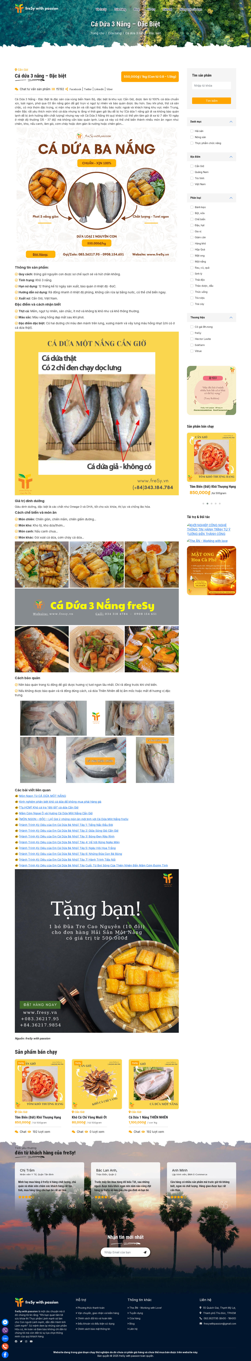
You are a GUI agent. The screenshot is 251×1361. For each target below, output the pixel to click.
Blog (137, 9)
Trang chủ (97, 33)
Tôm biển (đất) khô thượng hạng (152, 1117)
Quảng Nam (201, 172)
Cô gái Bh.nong (204, 326)
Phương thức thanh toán (90, 1307)
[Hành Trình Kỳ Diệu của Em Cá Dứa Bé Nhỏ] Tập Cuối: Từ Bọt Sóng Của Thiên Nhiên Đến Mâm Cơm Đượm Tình (93, 865)
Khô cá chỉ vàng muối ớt (32, 1117)
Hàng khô (200, 243)
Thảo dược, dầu (204, 285)
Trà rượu (200, 297)
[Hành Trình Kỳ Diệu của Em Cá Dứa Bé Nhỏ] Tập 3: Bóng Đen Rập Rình (66, 836)
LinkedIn (99, 89)
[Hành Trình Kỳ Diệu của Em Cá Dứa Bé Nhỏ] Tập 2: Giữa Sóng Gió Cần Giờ (68, 830)
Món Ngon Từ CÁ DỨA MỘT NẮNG (42, 796)
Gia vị (198, 231)
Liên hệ (167, 9)
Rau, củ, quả (202, 267)
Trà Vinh (199, 178)
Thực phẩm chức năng (208, 143)
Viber (110, 89)
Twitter (88, 89)
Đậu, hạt (199, 225)
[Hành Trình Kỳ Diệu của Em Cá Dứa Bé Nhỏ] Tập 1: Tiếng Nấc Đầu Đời (66, 825)
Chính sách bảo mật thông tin (93, 1328)
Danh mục (195, 121)
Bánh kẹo (200, 207)
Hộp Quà (200, 249)
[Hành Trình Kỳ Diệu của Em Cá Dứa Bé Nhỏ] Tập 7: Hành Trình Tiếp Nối (67, 859)
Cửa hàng (120, 9)
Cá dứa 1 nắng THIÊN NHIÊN (91, 1117)
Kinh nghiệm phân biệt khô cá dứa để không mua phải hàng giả (60, 801)
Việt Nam (200, 184)
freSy (198, 333)
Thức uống (201, 291)
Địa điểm (195, 156)
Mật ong (200, 255)
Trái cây (199, 304)
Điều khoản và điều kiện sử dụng (95, 1323)
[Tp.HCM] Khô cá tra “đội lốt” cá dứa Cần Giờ (48, 807)
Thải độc (200, 279)
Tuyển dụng (136, 1313)
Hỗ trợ (151, 9)
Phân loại (195, 197)
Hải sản (199, 131)
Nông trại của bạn (191, 9)
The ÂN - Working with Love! (145, 1307)
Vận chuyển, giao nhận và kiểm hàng (98, 1313)
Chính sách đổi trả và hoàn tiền (94, 1318)
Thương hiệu (197, 317)
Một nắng (200, 261)
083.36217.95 (211, 1318)
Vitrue (198, 351)
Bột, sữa (200, 213)
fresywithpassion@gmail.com (220, 1323)
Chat (23, 1131)
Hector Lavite (203, 339)
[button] (203, 503)
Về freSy (101, 9)
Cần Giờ (199, 166)
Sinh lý (198, 273)
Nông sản (200, 137)
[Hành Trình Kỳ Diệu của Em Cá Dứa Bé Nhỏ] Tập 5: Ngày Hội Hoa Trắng (67, 848)
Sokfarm (200, 345)
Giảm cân (200, 237)
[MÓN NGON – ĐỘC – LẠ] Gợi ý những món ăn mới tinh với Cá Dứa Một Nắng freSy (73, 819)
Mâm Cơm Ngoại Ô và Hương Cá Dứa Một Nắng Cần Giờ (56, 813)
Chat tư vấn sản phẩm (35, 89)
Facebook (75, 89)
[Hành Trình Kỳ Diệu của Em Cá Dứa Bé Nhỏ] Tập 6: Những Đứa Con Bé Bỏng (70, 854)
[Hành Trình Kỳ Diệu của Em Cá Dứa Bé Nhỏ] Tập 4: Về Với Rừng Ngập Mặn (69, 842)
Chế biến (200, 219)
